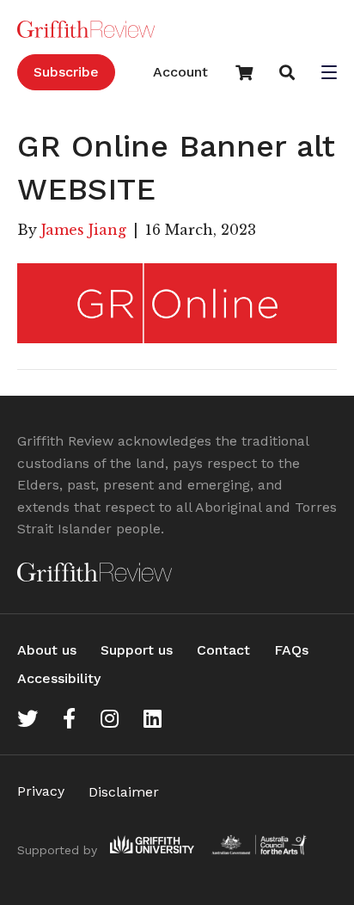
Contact (223, 650)
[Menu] (329, 74)
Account (180, 72)
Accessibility (59, 678)
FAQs (291, 650)
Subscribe (66, 72)
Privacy (40, 791)
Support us (137, 650)
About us (46, 650)
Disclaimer (123, 792)
